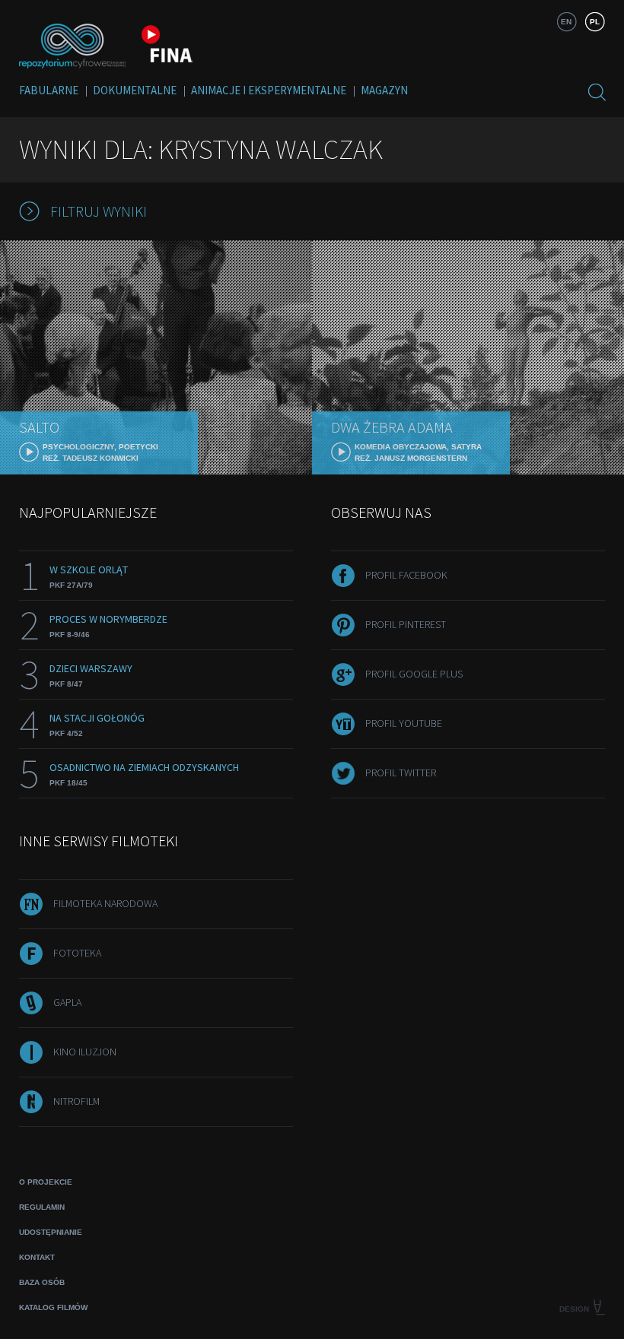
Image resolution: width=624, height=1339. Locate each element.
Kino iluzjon (84, 1051)
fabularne (48, 90)
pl (595, 21)
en (566, 21)
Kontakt (37, 1257)
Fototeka (77, 953)
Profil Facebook (406, 575)
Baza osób (42, 1282)
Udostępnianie (50, 1232)
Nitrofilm (76, 1101)
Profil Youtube (403, 723)
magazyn (384, 90)
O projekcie (45, 1182)
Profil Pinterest (405, 624)
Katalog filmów (53, 1307)
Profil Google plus (414, 674)
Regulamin (42, 1207)
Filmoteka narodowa (105, 903)
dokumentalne (135, 90)
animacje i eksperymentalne (268, 90)
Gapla (67, 1002)
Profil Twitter (400, 772)
